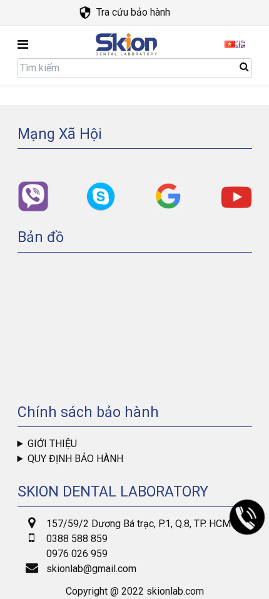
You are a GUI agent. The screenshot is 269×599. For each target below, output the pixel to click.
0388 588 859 (77, 539)
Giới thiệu (52, 444)
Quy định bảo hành (75, 459)
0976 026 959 (77, 554)
